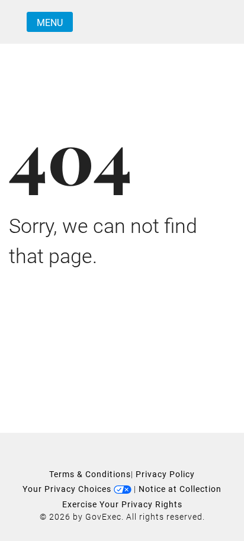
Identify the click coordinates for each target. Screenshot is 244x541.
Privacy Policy (165, 474)
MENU (50, 22)
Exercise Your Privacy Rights (122, 504)
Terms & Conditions (90, 474)
